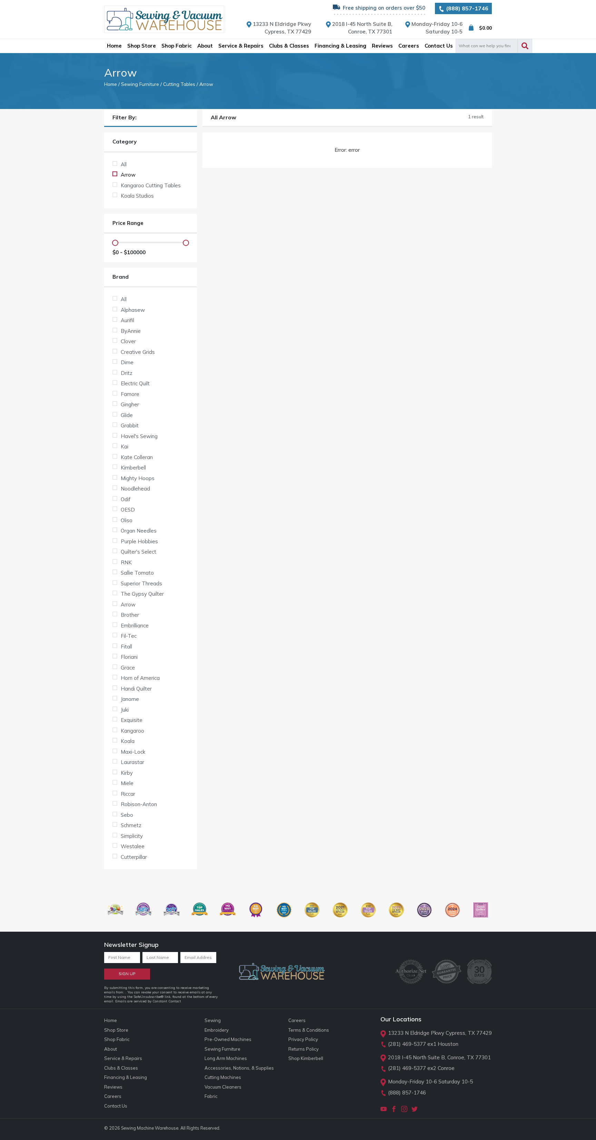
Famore (130, 394)
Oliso (126, 520)
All (124, 164)
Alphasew (133, 310)
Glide (127, 415)
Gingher (130, 404)
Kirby (127, 773)
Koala (128, 741)
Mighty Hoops (138, 478)
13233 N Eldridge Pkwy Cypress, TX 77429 (440, 1033)
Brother (130, 615)
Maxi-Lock (133, 752)
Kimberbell (133, 467)
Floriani (129, 657)
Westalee (133, 846)
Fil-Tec (129, 636)
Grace (128, 667)
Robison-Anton (139, 804)
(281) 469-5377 (407, 1044)
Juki (125, 709)
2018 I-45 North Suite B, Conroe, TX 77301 (439, 1057)
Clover (128, 341)
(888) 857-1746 (466, 8)
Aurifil (127, 320)
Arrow (128, 174)
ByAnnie (131, 331)
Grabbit (130, 425)
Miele (127, 783)
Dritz (126, 373)
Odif (125, 499)
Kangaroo (132, 730)
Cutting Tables (179, 84)
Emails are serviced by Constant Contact (148, 1001)
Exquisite (131, 720)
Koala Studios (137, 195)
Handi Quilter (136, 688)
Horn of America (140, 678)
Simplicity (132, 836)
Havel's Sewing (139, 436)
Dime (127, 362)
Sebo (127, 815)
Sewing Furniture (140, 84)
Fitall (126, 646)
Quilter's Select (138, 551)
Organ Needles (139, 530)
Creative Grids (138, 352)
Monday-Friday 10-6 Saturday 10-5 (430, 1081)
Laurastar (132, 762)
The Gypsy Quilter (142, 594)
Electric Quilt (135, 383)
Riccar (128, 794)
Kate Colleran (137, 457)
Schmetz (131, 825)
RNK (126, 562)
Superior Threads (141, 583)
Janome (130, 699)
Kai (124, 446)
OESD (128, 509)
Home (110, 84)
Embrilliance (135, 625)
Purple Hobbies (139, 541)
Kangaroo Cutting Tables (151, 185)
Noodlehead (135, 488)
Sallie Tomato (137, 572)
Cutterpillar (134, 857)
